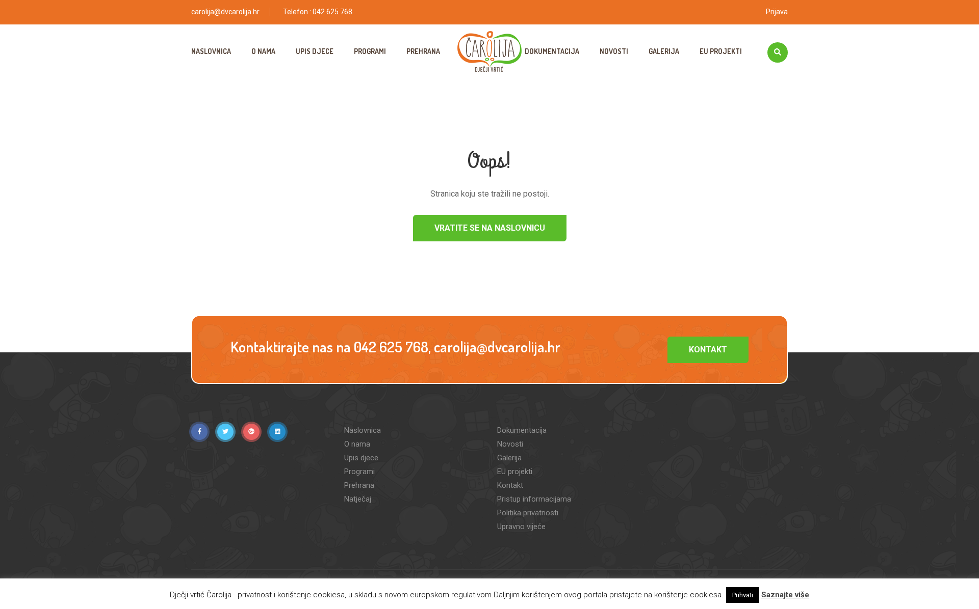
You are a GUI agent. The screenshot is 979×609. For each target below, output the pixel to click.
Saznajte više (785, 594)
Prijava (777, 12)
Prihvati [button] (742, 595)
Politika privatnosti (527, 512)
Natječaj (357, 499)
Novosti (614, 51)
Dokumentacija (552, 51)
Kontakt (708, 349)
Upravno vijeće (521, 526)
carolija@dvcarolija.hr (225, 12)
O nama (263, 51)
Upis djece (314, 51)
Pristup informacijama (534, 499)
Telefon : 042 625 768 (317, 12)
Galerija (664, 51)
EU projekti (721, 51)
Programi (370, 51)
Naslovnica (211, 51)
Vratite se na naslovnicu (489, 228)
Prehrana (423, 51)
